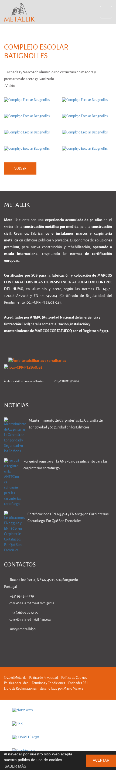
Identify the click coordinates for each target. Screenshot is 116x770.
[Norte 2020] (58, 710)
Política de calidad (16, 683)
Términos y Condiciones (48, 683)
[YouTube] (109, 644)
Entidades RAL (78, 683)
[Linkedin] (58, 644)
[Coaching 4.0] (58, 751)
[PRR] (58, 724)
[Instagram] (92, 644)
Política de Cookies (74, 678)
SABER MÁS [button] (15, 766)
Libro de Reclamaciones (20, 688)
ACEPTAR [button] (101, 760)
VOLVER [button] (20, 169)
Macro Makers (73, 688)
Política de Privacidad (43, 678)
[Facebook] (75, 644)
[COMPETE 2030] (58, 737)
